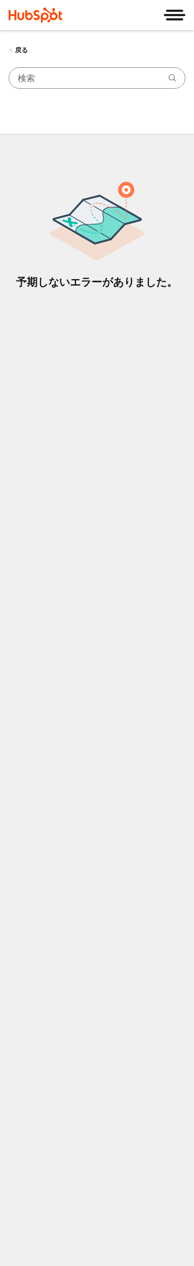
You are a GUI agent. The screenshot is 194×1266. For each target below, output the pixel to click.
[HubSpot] (36, 15)
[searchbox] (97, 78)
